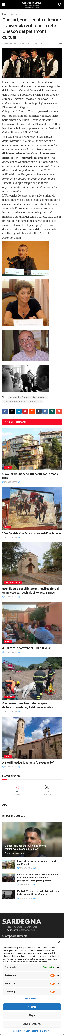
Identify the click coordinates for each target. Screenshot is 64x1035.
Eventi (8, 468)
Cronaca (9, 697)
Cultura (14, 14)
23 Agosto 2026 (10, 482)
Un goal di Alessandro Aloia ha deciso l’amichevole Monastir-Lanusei (25, 847)
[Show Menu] (3, 4)
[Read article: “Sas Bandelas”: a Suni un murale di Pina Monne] (32, 508)
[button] (59, 941)
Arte (7, 527)
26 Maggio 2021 (9, 44)
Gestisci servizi (31, 998)
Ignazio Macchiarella (14, 402)
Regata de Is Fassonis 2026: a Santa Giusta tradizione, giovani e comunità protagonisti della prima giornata (39, 877)
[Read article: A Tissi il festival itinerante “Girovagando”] (32, 738)
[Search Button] (60, 4)
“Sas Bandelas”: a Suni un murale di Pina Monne (31, 533)
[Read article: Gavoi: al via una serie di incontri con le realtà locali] (32, 449)
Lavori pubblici (13, 582)
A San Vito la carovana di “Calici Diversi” (27, 648)
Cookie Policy (19, 1031)
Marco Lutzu (35, 402)
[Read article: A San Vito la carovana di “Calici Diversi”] (32, 623)
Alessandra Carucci (19, 397)
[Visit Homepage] (32, 5)
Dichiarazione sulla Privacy (37, 1031)
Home (4, 14)
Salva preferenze (32, 1024)
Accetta (32, 1006)
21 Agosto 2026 (10, 767)
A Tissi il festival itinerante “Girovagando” (28, 762)
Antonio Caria (40, 397)
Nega (32, 1015)
